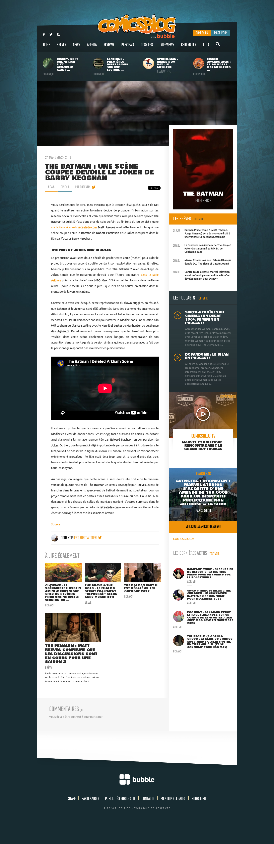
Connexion (202, 33)
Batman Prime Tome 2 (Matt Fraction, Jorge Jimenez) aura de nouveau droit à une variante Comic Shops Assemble (201, 233)
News (76, 45)
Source (55, 524)
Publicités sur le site (120, 798)
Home (46, 45)
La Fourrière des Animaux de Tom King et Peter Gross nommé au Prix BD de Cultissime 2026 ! (202, 248)
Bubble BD (199, 798)
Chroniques (188, 45)
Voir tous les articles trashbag (203, 526)
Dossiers (147, 45)
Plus (206, 45)
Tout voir (198, 219)
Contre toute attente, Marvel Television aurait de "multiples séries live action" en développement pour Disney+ (201, 275)
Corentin (67, 537)
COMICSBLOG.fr (183, 538)
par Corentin (82, 187)
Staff (72, 798)
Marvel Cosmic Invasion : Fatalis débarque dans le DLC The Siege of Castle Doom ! (202, 261)
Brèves (61, 45)
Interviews (167, 45)
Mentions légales (173, 798)
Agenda (92, 45)
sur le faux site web (74, 227)
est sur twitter (85, 537)
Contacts (148, 798)
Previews (127, 45)
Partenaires (90, 798)
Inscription (220, 33)
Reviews (109, 45)
